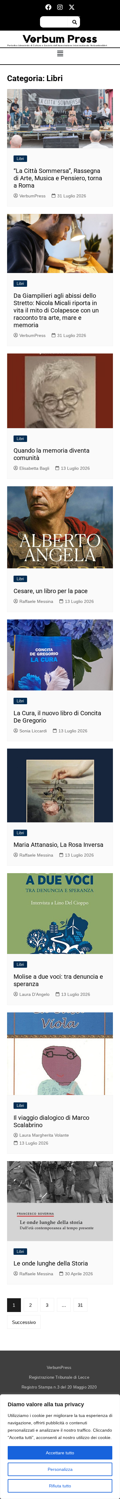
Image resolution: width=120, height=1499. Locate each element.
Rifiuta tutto (60, 1485)
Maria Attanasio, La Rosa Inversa (58, 844)
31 (80, 1305)
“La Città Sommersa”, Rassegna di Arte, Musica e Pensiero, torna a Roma (58, 178)
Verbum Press (60, 39)
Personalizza (60, 1469)
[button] (60, 54)
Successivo (24, 1322)
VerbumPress (32, 195)
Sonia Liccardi (33, 730)
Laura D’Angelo (34, 994)
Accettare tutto (60, 1452)
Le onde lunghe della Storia (51, 1263)
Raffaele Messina (36, 601)
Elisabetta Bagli (34, 468)
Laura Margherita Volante (44, 1135)
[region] (60, 1446)
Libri (20, 158)
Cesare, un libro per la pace (51, 591)
